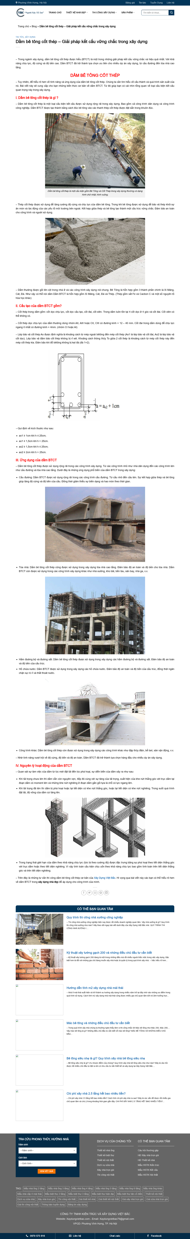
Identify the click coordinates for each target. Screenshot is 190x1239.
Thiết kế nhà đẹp (76, 12)
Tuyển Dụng (156, 2)
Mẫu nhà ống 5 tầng (106, 1188)
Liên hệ (170, 2)
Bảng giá (130, 2)
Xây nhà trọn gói (46, 1199)
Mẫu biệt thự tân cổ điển (129, 1194)
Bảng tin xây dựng (77, 1204)
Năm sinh (23, 1144)
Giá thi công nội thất (27, 1204)
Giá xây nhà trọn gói (132, 1199)
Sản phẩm (127, 12)
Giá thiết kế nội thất (108, 1199)
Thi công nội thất (66, 1199)
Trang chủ (55, 12)
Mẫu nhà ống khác (152, 1188)
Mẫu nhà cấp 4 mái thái (29, 1194)
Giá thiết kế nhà (87, 1199)
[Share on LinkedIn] (106, 892)
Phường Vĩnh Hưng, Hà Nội (32, 2)
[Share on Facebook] (83, 892)
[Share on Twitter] (89, 892)
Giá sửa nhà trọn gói (157, 1199)
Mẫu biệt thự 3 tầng (78, 1194)
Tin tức (142, 2)
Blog (34, 26)
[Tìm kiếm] (171, 12)
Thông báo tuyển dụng (53, 1204)
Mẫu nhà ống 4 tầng (82, 1188)
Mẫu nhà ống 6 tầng (130, 1188)
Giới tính (22, 1157)
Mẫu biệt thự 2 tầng (55, 1194)
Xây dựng (30, 37)
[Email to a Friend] (95, 892)
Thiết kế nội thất (154, 1194)
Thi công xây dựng (103, 12)
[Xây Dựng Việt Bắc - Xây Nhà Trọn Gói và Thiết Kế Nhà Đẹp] (30, 12)
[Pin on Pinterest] (100, 892)
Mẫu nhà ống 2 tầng (34, 1188)
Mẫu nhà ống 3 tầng (58, 1188)
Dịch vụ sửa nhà (25, 1199)
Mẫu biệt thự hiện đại (103, 1194)
